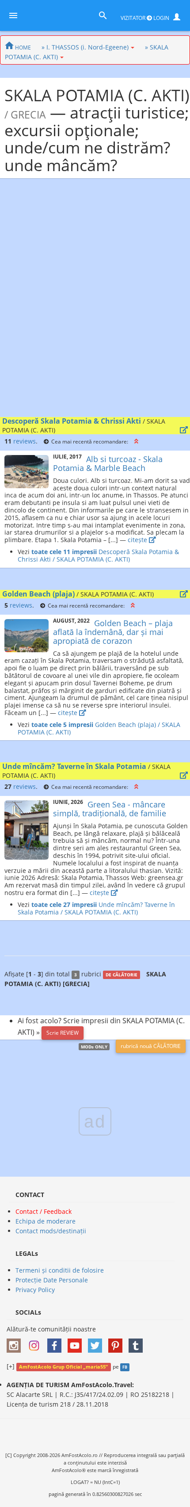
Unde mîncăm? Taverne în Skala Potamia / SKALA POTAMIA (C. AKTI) (96, 908)
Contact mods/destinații (50, 1231)
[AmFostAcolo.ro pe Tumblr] (138, 1343)
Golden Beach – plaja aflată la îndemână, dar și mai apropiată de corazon (113, 632)
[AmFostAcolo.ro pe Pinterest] (117, 1343)
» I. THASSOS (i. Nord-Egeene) (85, 47)
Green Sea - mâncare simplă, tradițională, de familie (109, 809)
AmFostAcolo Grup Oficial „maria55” (63, 1367)
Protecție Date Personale (51, 1280)
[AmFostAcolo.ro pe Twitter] (97, 1343)
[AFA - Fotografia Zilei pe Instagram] (36, 1343)
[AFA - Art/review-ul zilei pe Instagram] (16, 1343)
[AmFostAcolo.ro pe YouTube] (77, 1343)
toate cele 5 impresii (62, 724)
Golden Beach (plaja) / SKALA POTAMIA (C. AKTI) (99, 728)
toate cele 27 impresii (64, 904)
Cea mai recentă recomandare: (89, 441)
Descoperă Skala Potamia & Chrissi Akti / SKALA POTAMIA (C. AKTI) (98, 555)
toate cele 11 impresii (64, 551)
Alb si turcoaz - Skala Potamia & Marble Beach (108, 463)
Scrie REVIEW (62, 1033)
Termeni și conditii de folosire (59, 1270)
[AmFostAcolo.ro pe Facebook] (56, 1343)
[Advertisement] (95, 300)
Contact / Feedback (43, 1211)
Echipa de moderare (45, 1221)
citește (138, 539)
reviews (24, 441)
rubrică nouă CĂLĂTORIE (151, 1046)
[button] (136, 441)
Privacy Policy (35, 1289)
